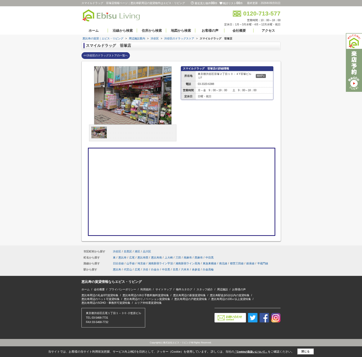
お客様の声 (210, 30)
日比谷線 (118, 263)
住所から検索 (152, 30)
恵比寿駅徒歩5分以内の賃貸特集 (230, 295)
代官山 (128, 269)
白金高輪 (208, 269)
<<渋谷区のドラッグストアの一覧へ (106, 55)
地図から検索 (181, 30)
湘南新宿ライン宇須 (160, 263)
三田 (178, 257)
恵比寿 (122, 257)
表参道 (196, 269)
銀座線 (250, 263)
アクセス (268, 30)
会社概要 (239, 30)
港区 (137, 251)
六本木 (185, 269)
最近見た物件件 (206, 3)
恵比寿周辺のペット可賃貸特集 (100, 299)
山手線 (131, 263)
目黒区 (128, 251)
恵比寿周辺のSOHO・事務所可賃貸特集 (105, 302)
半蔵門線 (262, 263)
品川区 (147, 251)
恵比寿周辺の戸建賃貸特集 (190, 299)
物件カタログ (184, 289)
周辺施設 (222, 289)
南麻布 (188, 257)
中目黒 (210, 257)
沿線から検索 (123, 30)
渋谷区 (117, 251)
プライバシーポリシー (122, 289)
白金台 (155, 269)
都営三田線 (237, 263)
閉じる (305, 351)
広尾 (132, 257)
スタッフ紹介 (205, 289)
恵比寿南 (156, 257)
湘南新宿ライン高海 (188, 263)
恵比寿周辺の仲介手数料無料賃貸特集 (146, 295)
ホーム (94, 30)
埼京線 (141, 263)
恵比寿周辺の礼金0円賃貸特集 (99, 295)
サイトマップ (163, 289)
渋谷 (145, 269)
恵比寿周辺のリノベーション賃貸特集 (147, 299)
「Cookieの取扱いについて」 (251, 351)
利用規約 (145, 289)
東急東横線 (209, 263)
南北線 (223, 263)
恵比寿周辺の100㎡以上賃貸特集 (231, 299)
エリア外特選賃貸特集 (148, 302)
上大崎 (169, 257)
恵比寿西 (142, 257)
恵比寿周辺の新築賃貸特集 (189, 295)
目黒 (175, 269)
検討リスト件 (233, 3)
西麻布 (199, 257)
